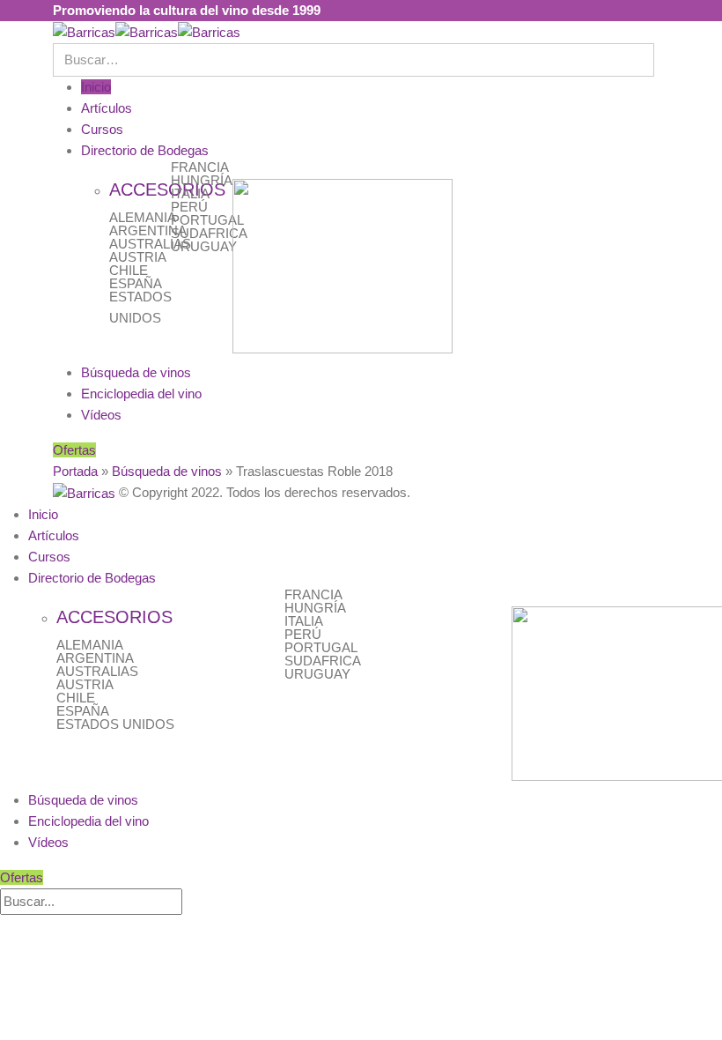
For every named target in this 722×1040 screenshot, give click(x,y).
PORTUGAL (207, 219)
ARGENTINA (148, 230)
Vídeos (101, 414)
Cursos (102, 129)
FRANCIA (200, 167)
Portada (75, 471)
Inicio (96, 86)
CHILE (128, 270)
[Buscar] (192, 902)
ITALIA (190, 193)
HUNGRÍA (201, 180)
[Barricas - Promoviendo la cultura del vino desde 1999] (146, 31)
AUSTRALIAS (150, 243)
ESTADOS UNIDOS (115, 724)
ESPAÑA (135, 283)
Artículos (106, 107)
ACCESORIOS (114, 617)
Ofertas (74, 449)
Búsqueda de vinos (136, 372)
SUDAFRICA (209, 233)
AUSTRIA (137, 256)
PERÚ (189, 206)
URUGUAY (204, 246)
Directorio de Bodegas (145, 150)
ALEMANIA (142, 217)
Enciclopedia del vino (141, 393)
